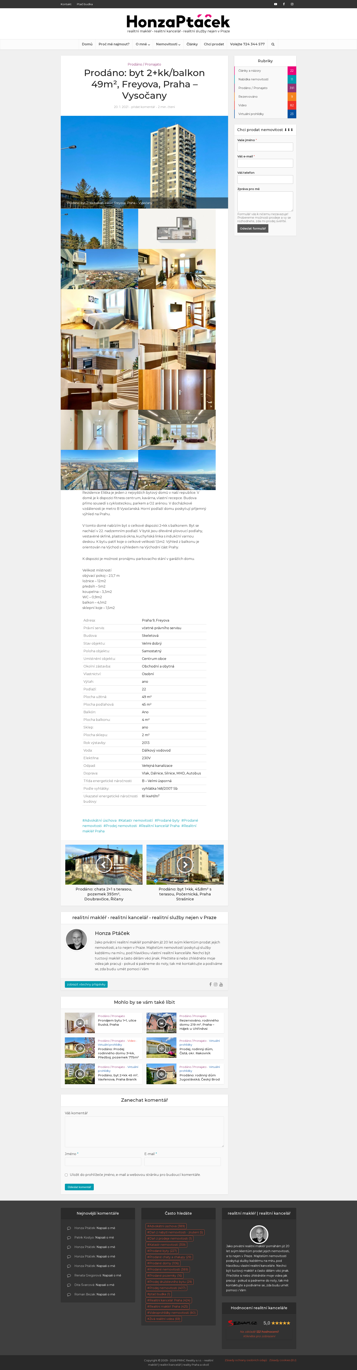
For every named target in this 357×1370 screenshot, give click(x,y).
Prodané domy (164, 1263)
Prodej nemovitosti (121, 826)
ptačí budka (159, 1294)
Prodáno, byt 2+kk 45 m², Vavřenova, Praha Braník (118, 1077)
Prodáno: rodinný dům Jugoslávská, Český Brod (200, 1077)
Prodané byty (168, 820)
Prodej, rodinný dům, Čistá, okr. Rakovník (196, 1051)
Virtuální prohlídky (110, 1044)
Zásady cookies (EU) (282, 1360)
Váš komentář (76, 1113)
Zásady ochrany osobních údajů (246, 1360)
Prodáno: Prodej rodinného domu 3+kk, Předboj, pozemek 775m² (118, 1053)
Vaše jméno (247, 140)
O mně (141, 44)
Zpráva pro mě (248, 189)
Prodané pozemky (165, 1275)
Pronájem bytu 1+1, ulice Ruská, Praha (117, 1022)
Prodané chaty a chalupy (170, 1257)
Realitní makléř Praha (168, 1306)
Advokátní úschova (101, 820)
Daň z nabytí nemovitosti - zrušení (176, 1232)
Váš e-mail (246, 156)
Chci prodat (214, 44)
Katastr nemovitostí (137, 820)
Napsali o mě (105, 1228)
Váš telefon (246, 173)
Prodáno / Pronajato (144, 64)
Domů (87, 44)
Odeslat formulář (253, 228)
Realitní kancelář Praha (160, 826)
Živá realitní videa (164, 1319)
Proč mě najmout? (114, 44)
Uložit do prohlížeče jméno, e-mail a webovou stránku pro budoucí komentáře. (135, 1175)
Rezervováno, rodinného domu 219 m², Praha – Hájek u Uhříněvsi (199, 1024)
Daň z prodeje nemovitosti (170, 1238)
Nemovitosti (166, 44)
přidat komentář (143, 107)
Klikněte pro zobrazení (259, 1336)
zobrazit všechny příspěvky (86, 984)
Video (131, 1040)
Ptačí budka (85, 4)
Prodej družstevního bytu (170, 1282)
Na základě (259, 1331)
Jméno (72, 1154)
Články (192, 44)
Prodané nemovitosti (168, 1269)
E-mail (150, 1154)
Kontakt (66, 4)
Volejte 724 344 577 (247, 44)
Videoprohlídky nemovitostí (172, 1313)
